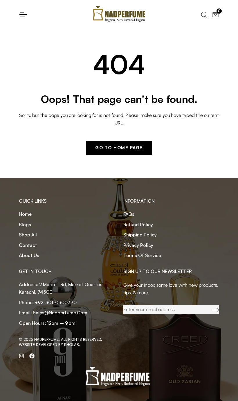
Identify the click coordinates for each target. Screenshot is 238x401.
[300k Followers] (32, 356)
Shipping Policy (140, 235)
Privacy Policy (138, 245)
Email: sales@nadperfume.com (53, 313)
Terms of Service (142, 255)
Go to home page (119, 147)
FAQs (128, 214)
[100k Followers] (21, 356)
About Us (29, 255)
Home (25, 214)
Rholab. (72, 344)
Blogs (25, 224)
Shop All (28, 235)
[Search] (203, 14)
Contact (28, 245)
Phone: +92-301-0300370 (48, 302)
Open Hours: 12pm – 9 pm (47, 323)
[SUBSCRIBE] (211, 310)
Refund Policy (138, 224)
